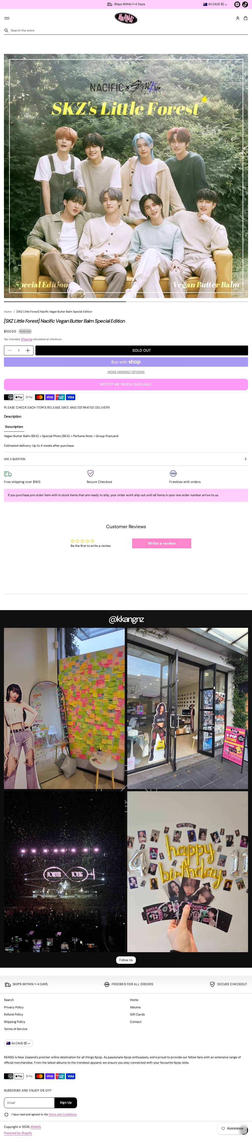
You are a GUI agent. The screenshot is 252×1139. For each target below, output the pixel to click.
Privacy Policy (14, 1007)
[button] (245, 18)
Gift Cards (137, 1014)
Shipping (26, 339)
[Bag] (245, 18)
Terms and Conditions (63, 1114)
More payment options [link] (126, 372)
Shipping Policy (14, 1022)
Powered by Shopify (18, 1133)
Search (9, 1000)
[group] (14, 427)
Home (8, 311)
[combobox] (126, 30)
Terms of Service (15, 1029)
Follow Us (126, 960)
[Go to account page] (238, 18)
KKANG (36, 1127)
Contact (136, 1022)
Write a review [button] (162, 543)
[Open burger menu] (7, 18)
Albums (135, 1007)
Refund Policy (13, 1014)
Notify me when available (126, 384)
